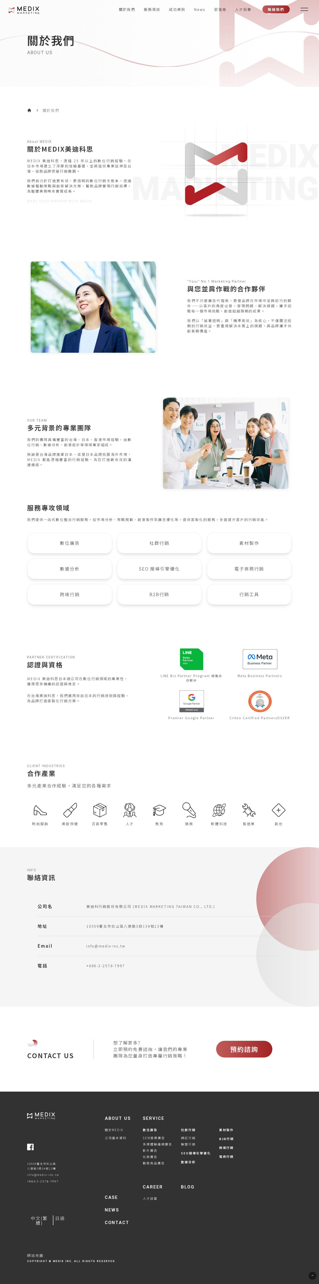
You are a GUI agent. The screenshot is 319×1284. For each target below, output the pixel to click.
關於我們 (127, 9)
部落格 (220, 9)
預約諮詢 (244, 1049)
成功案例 (177, 9)
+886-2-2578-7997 (105, 965)
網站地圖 (35, 1255)
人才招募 (243, 9)
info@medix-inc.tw (105, 946)
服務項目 (152, 9)
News (200, 9)
